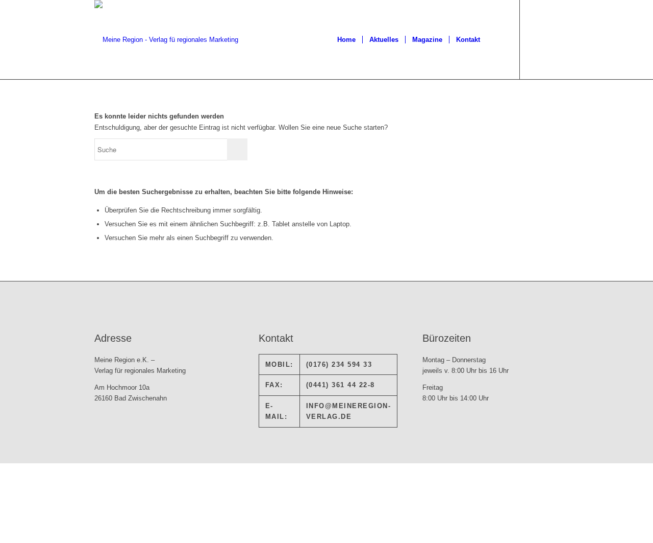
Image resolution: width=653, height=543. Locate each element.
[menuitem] (346, 39)
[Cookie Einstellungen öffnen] (76, 537)
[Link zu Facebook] (535, 39)
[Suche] (497, 39)
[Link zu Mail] (551, 39)
